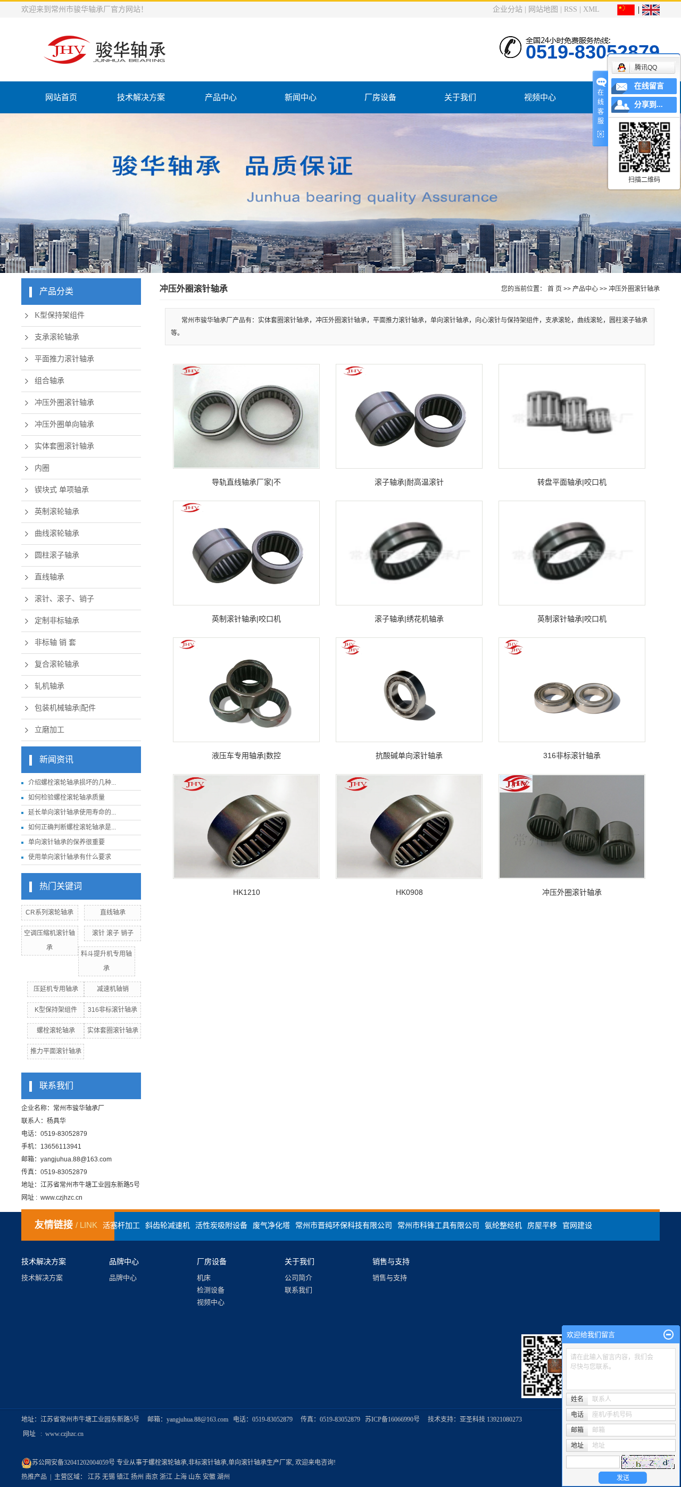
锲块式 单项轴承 (62, 490)
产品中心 (221, 97)
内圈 (42, 468)
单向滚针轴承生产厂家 (260, 1462)
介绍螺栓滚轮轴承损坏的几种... (72, 782)
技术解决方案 (141, 97)
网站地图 (543, 9)
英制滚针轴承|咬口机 (246, 618)
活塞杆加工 (121, 1226)
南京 (151, 1477)
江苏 (94, 1477)
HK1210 (246, 892)
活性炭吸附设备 (221, 1226)
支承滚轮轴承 (57, 337)
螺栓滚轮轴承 (56, 1030)
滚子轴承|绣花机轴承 (409, 618)
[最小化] (668, 1335)
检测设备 (211, 1290)
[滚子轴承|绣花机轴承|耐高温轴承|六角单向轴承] (409, 553)
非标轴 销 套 (55, 642)
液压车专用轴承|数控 (246, 755)
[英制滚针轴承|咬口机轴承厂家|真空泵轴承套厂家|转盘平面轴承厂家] (246, 553)
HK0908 (409, 892)
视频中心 (540, 97)
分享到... (648, 105)
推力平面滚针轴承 (55, 1051)
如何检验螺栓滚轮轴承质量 (66, 797)
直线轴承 (49, 577)
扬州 (137, 1477)
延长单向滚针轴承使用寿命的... (72, 812)
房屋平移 (542, 1226)
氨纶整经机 (503, 1226)
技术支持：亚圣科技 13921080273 (475, 1419)
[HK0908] (409, 826)
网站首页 (61, 97)
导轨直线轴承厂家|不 (246, 482)
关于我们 (460, 97)
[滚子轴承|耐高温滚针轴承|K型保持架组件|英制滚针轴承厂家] (409, 416)
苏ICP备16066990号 (392, 1419)
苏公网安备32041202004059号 (74, 1462)
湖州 (223, 1477)
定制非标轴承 (57, 621)
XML (591, 9)
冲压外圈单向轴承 (64, 424)
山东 (194, 1477)
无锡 (108, 1477)
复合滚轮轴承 (57, 664)
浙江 (166, 1477)
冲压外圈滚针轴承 (64, 402)
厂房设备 (380, 97)
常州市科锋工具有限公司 (438, 1226)
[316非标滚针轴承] (572, 689)
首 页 (554, 289)
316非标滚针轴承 (112, 1010)
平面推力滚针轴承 (64, 359)
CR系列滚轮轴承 (49, 912)
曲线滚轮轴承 (57, 533)
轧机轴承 (49, 686)
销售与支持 (389, 1278)
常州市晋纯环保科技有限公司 (343, 1226)
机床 (204, 1278)
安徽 (209, 1477)
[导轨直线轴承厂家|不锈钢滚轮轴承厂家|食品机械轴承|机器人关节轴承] (246, 416)
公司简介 (298, 1278)
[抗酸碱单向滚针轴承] (409, 689)
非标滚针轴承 (207, 1462)
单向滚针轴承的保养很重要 (66, 842)
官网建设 (577, 1226)
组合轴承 (49, 381)
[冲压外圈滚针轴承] (572, 826)
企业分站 (507, 9)
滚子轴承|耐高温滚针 (409, 482)
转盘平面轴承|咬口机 (572, 482)
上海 (180, 1477)
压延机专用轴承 (56, 989)
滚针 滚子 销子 (113, 933)
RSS (570, 9)
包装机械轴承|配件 (65, 708)
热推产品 (34, 1477)
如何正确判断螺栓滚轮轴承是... (72, 827)
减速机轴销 (113, 989)
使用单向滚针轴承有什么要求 (69, 857)
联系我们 (298, 1290)
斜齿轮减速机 (167, 1226)
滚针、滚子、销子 (64, 599)
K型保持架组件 (60, 315)
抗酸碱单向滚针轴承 (409, 755)
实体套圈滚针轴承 (64, 446)
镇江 (123, 1477)
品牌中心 (123, 1278)
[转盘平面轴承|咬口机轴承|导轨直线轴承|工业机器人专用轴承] (572, 416)
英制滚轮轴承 (57, 512)
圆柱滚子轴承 (57, 555)
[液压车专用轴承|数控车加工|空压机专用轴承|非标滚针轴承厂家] (246, 689)
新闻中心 (301, 97)
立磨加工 (49, 730)
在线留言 (649, 86)
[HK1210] (246, 826)
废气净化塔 (271, 1226)
